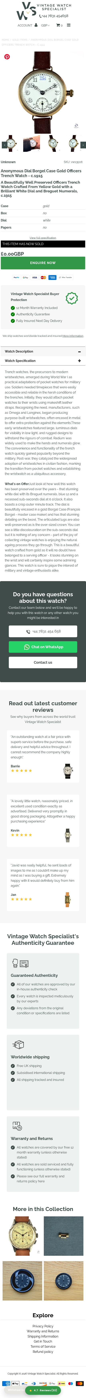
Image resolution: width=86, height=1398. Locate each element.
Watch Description (19, 351)
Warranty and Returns (43, 1331)
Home (5, 40)
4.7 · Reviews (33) (45, 1390)
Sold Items (20, 40)
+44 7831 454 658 (46, 631)
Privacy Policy (43, 1326)
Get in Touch (43, 1341)
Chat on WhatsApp (47, 647)
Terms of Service (43, 1346)
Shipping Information (43, 1336)
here (41, 1181)
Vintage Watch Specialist (41, 1373)
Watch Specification (20, 361)
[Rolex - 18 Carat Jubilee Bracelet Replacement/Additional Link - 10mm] (63, 1255)
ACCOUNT (25, 25)
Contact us (43, 662)
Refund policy (43, 1352)
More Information (72, 335)
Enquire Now (43, 263)
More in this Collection (43, 1209)
